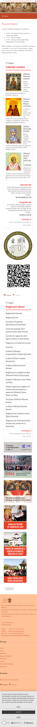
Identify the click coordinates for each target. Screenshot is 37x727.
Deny (18, 707)
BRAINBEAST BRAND (22, 635)
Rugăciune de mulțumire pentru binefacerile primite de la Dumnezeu (18, 423)
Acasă (2, 648)
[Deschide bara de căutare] (34, 16)
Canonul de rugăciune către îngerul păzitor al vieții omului (17, 337)
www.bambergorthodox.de (16, 633)
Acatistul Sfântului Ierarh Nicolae (16, 367)
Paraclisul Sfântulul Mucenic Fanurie (17, 400)
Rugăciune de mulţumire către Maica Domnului (17, 415)
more (19, 717)
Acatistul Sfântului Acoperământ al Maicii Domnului (18, 352)
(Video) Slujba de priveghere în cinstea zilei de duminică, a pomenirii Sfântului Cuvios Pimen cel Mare (18, 390)
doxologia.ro (26, 219)
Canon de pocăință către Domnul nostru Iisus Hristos (17, 330)
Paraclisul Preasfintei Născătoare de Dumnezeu (16, 323)
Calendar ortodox (15, 67)
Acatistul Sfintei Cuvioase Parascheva (16, 359)
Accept (18, 712)
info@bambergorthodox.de (16, 631)
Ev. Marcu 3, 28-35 (25, 215)
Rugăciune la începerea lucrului (18, 343)
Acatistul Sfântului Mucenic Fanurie (16, 408)
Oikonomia (3, 658)
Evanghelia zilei (25, 202)
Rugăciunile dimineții (14, 313)
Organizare (3, 653)
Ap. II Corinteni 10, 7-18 (23, 197)
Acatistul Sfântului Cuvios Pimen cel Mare (18, 381)
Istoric (2, 651)
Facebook (9, 589)
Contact (2, 661)
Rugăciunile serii (12, 317)
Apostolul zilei (25, 184)
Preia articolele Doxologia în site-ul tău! (20, 223)
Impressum (3, 666)
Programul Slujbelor (6, 656)
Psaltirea (9, 347)
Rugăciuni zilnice (15, 306)
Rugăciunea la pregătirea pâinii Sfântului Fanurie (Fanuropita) (18, 374)
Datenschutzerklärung (6, 664)
